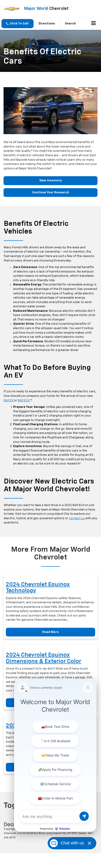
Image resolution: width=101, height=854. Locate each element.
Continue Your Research (50, 192)
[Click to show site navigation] (93, 24)
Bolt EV (9, 400)
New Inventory (50, 180)
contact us (77, 518)
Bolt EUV (24, 400)
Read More (50, 632)
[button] (17, 23)
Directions (47, 23)
